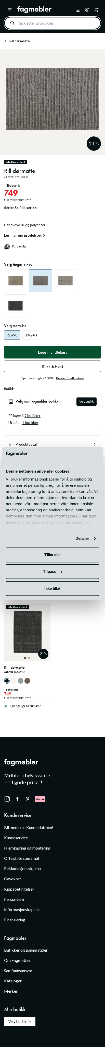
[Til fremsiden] (45, 9)
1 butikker (30, 422)
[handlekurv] (87, 9)
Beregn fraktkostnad (70, 378)
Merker (11, 991)
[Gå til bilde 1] (25, 658)
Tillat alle (52, 555)
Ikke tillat (52, 588)
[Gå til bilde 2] (29, 658)
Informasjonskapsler (22, 909)
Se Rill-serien (26, 207)
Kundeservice (16, 837)
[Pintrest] (27, 799)
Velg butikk (86, 401)
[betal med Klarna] (40, 799)
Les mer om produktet (23, 235)
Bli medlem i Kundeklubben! (28, 827)
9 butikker (32, 415)
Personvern (14, 899)
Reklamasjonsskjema (22, 868)
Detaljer (82, 538)
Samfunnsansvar (18, 970)
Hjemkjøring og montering (27, 847)
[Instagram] (7, 799)
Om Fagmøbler (17, 960)
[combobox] (52, 23)
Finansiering (14, 919)
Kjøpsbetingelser (19, 888)
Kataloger (13, 980)
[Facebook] (17, 799)
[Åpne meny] (9, 9)
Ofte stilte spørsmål (21, 858)
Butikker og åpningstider (26, 950)
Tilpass (49, 572)
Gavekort (12, 878)
